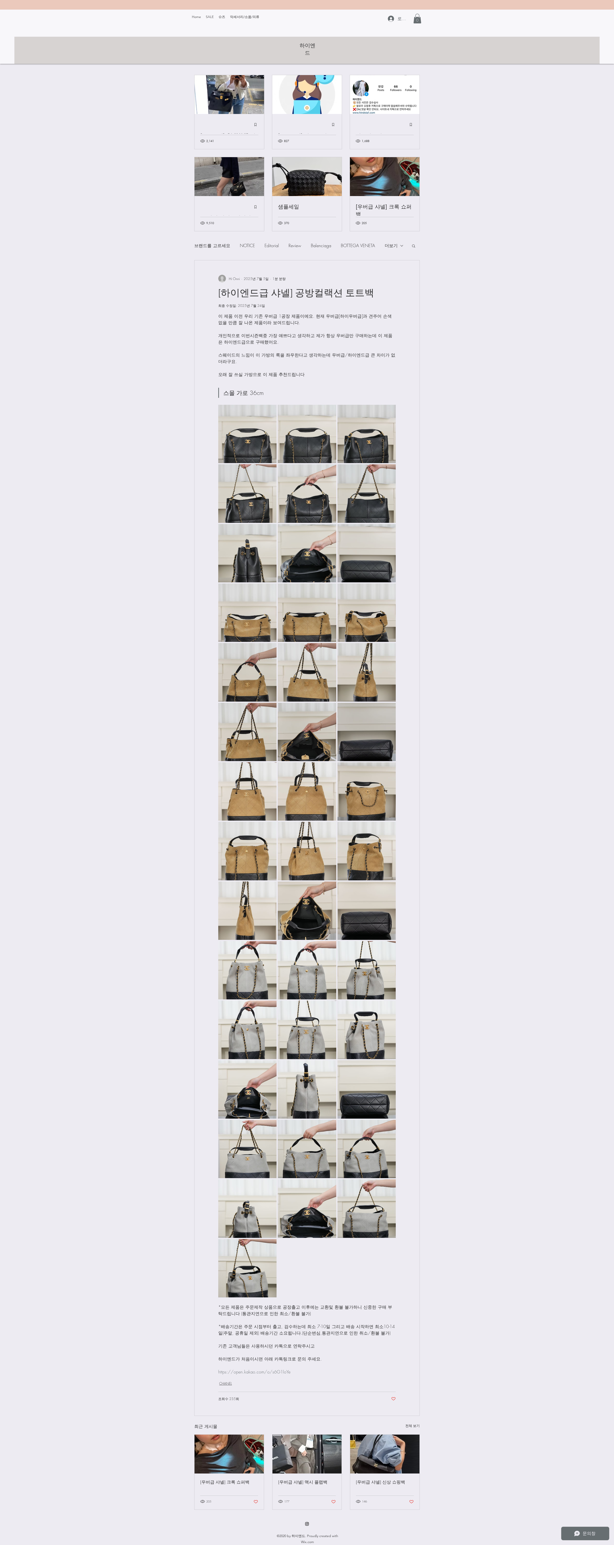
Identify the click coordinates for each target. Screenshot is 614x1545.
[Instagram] (307, 1523)
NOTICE (247, 245)
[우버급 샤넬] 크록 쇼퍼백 (224, 1482)
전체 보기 (412, 1425)
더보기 (391, 245)
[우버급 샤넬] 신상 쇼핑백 (380, 1482)
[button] (417, 19)
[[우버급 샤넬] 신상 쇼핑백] (384, 1454)
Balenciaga (321, 245)
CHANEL (225, 1383)
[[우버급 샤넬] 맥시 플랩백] (307, 1454)
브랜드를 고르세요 (212, 245)
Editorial (272, 245)
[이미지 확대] (247, 434)
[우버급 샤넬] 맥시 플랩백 (302, 1482)
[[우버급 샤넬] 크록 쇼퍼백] (229, 1454)
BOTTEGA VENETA (358, 245)
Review (295, 245)
